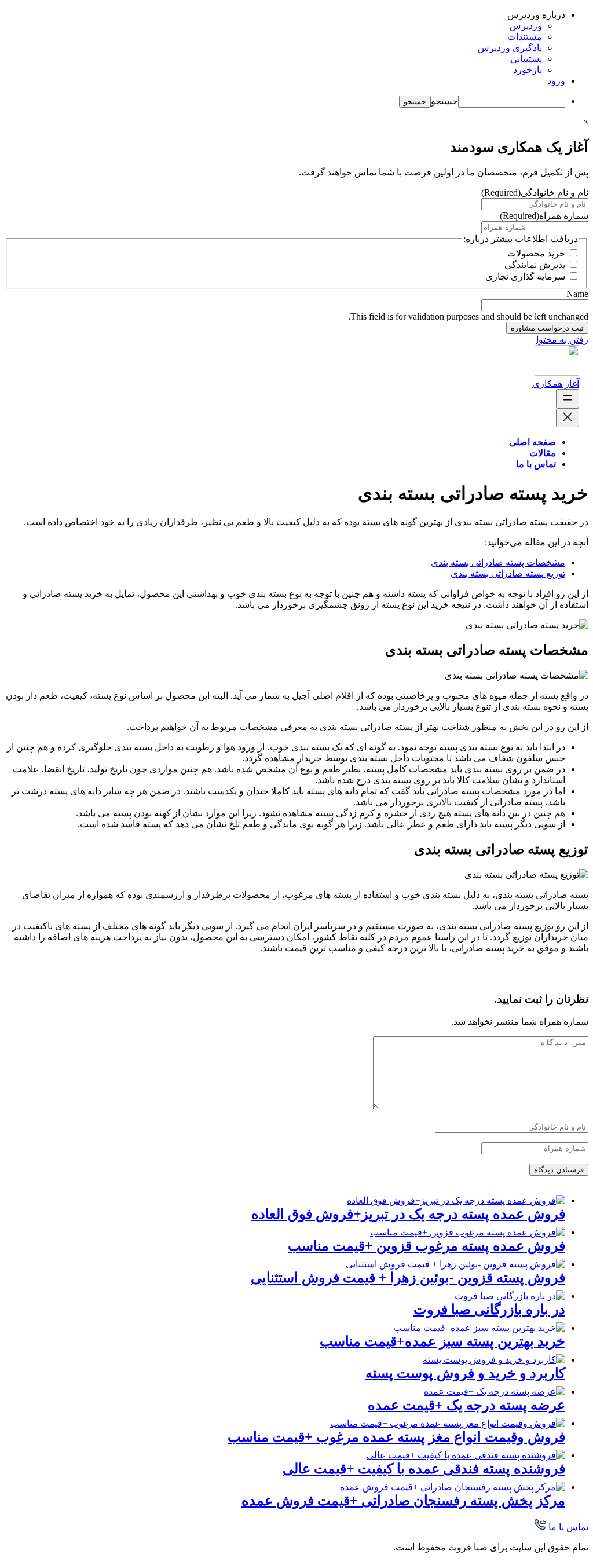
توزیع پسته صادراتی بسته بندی (508, 573)
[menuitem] (285, 14)
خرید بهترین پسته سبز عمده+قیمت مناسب (442, 1341)
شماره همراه (544, 216)
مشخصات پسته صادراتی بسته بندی (498, 562)
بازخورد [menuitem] (527, 70)
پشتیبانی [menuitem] (526, 59)
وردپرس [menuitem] (526, 26)
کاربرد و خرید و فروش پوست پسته (465, 1373)
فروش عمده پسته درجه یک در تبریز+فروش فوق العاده (408, 1214)
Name (577, 294)
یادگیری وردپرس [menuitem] (510, 48)
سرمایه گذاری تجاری (525, 276)
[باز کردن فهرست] (567, 398)
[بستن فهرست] (567, 417)
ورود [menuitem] (556, 81)
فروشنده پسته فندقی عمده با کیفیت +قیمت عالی (424, 1468)
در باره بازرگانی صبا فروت (489, 1309)
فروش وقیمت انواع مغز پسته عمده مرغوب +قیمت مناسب (396, 1436)
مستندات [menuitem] (524, 37)
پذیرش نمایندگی (534, 265)
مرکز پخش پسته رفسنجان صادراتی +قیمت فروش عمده (403, 1500)
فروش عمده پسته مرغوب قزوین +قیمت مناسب (426, 1245)
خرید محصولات (536, 253)
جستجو (444, 101)
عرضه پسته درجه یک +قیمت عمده (466, 1405)
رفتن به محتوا (562, 339)
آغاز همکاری (555, 383)
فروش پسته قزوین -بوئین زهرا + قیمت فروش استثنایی (408, 1277)
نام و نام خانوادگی (534, 192)
